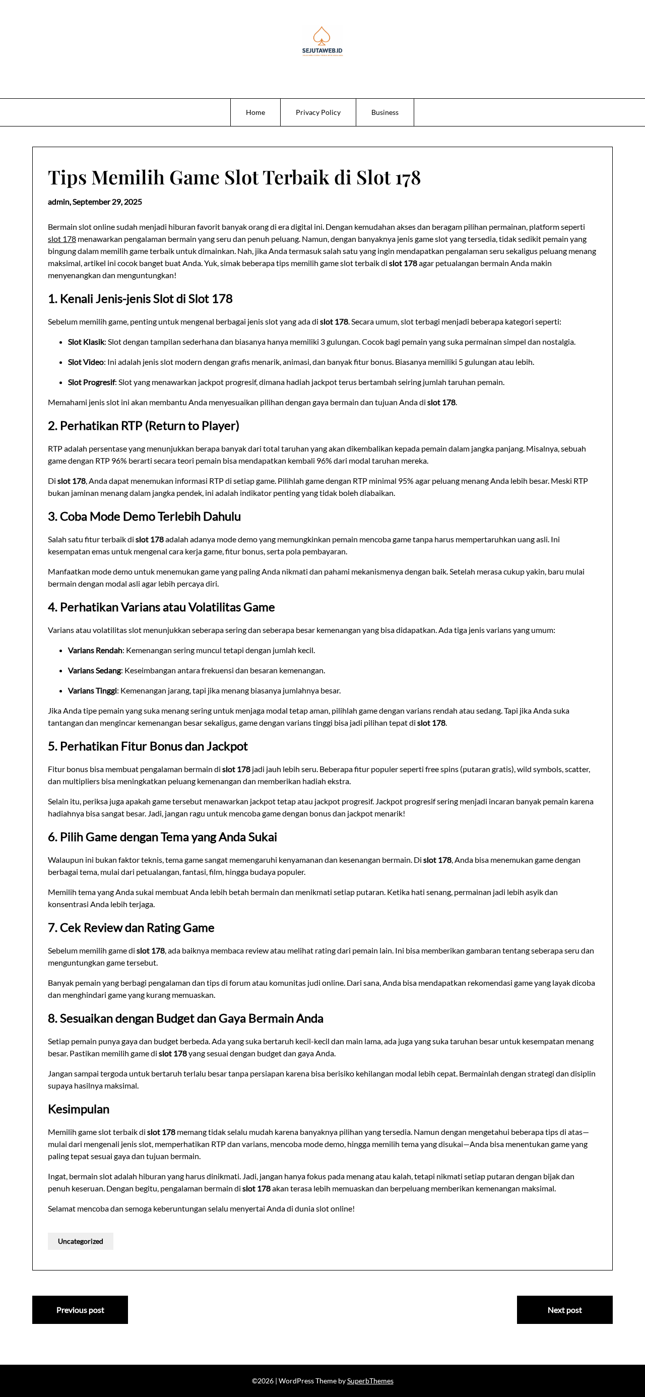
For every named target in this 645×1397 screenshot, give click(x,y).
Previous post (80, 1309)
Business (385, 112)
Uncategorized (80, 1241)
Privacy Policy (318, 112)
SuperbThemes (370, 1380)
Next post (565, 1309)
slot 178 (62, 238)
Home (255, 112)
